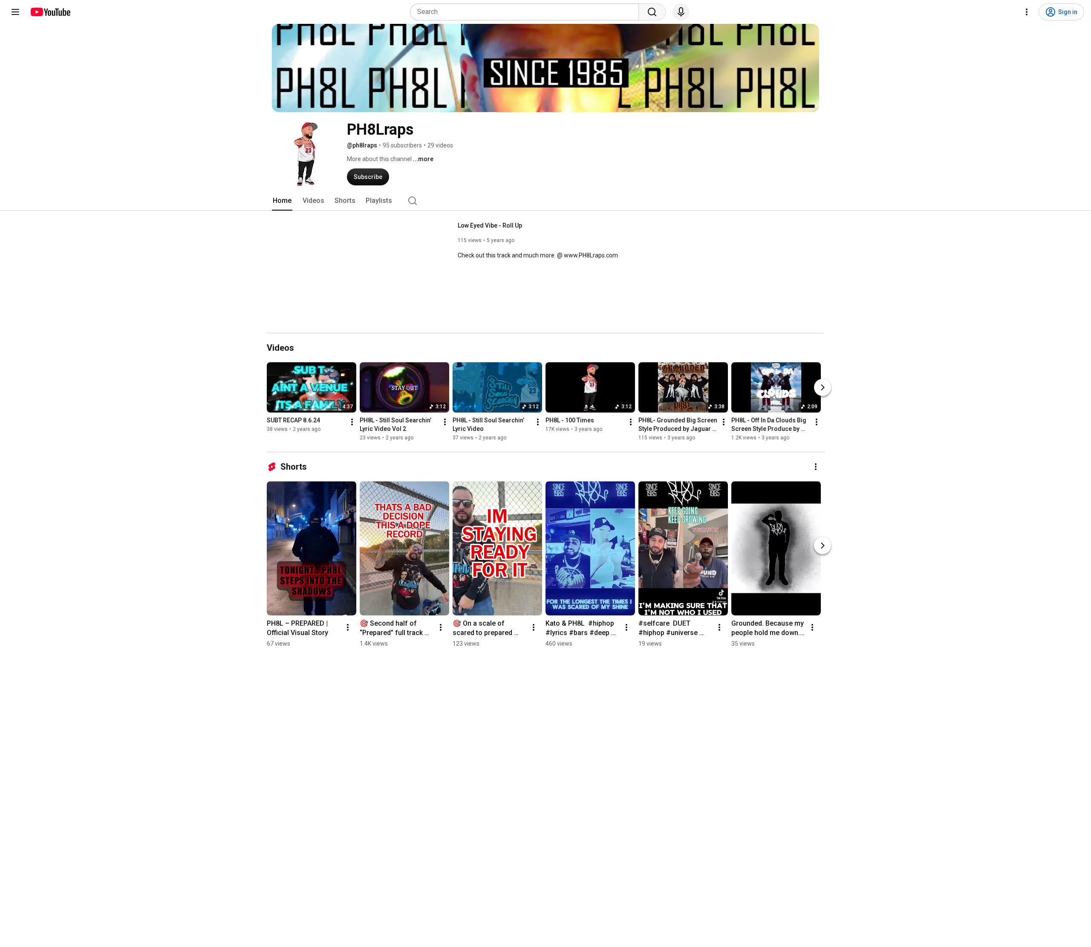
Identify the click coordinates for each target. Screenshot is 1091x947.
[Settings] (1027, 12)
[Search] (652, 11)
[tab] (282, 201)
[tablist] (545, 201)
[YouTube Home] (50, 12)
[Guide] (15, 12)
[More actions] (352, 421)
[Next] (822, 387)
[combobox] (527, 12)
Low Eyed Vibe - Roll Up (490, 225)
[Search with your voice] (681, 11)
